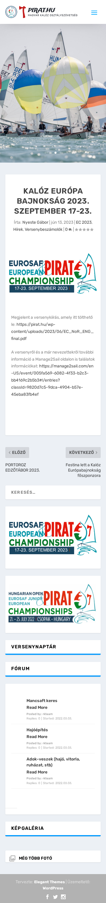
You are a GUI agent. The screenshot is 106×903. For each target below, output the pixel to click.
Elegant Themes (49, 882)
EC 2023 (84, 222)
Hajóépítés (37, 729)
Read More (36, 707)
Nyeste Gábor (35, 222)
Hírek (18, 229)
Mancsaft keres (41, 700)
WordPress (53, 888)
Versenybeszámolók (43, 229)
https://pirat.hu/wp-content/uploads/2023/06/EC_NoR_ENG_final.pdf (52, 331)
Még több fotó (35, 858)
